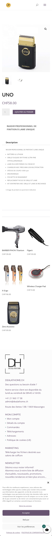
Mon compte (13, 418)
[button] (48, 482)
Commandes (13, 427)
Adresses (11, 435)
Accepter (26, 513)
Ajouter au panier (24, 112)
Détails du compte (16, 423)
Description (12, 142)
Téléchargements (15, 431)
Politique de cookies (13, 532)
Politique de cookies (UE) (19, 440)
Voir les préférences (26, 526)
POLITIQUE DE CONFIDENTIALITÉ (33, 532)
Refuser (26, 519)
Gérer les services (25, 506)
